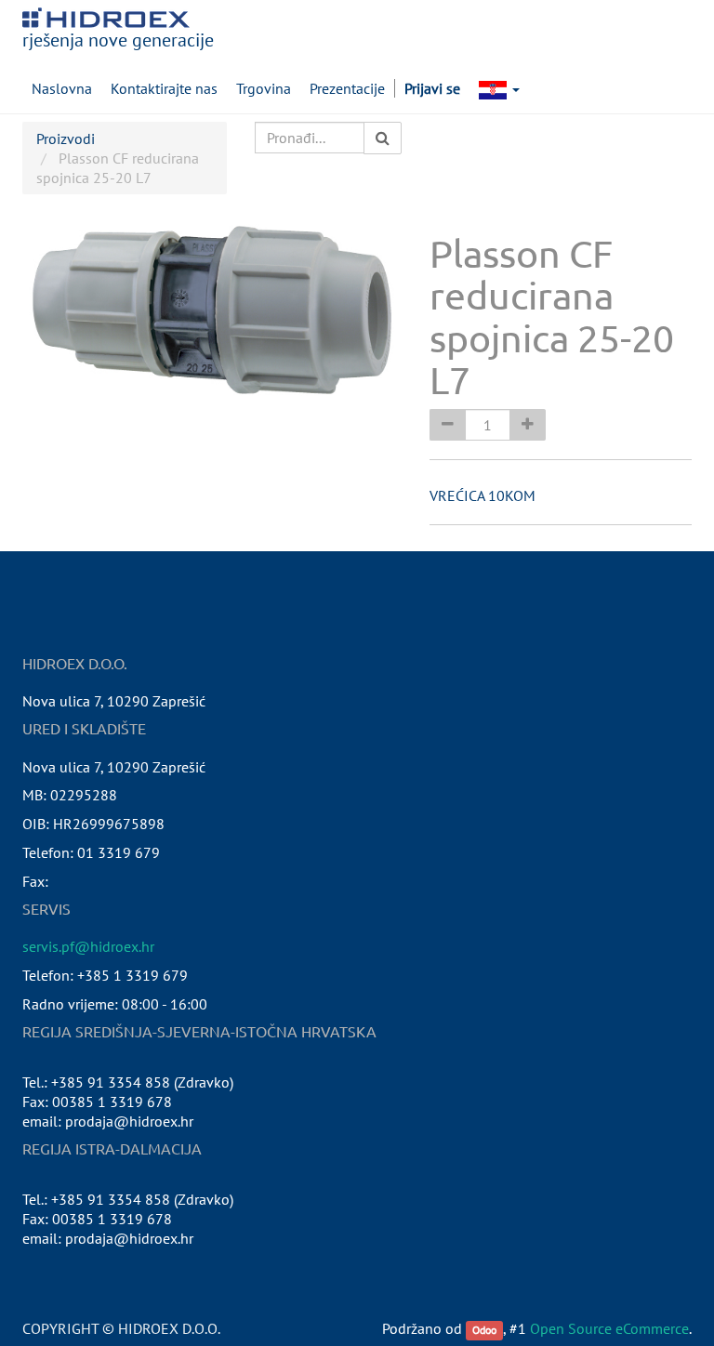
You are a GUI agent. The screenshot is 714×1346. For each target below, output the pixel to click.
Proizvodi (65, 138)
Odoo (484, 1330)
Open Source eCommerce (609, 1328)
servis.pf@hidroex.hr (88, 946)
